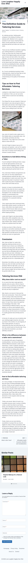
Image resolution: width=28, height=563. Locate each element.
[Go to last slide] (4, 469)
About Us (11, 551)
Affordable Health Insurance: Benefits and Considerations (21, 440)
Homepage (6, 548)
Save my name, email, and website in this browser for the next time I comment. (13, 537)
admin (5, 479)
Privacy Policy (14, 548)
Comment (6, 501)
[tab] (11, 483)
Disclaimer (21, 548)
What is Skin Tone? (7, 439)
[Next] (24, 469)
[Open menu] (25, 3)
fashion (4, 21)
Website (5, 533)
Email (4, 526)
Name (5, 520)
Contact (17, 551)
